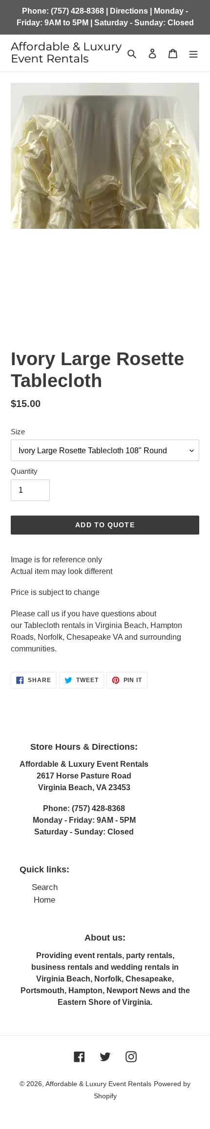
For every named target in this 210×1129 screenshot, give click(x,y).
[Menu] (193, 53)
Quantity (24, 471)
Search (45, 887)
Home (44, 900)
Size (18, 431)
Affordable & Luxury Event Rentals (98, 1084)
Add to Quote (104, 525)
